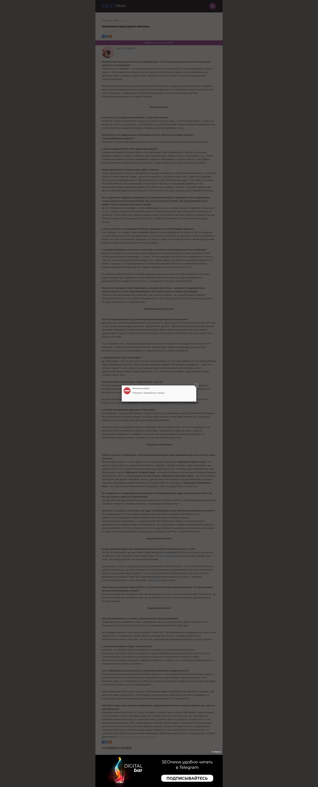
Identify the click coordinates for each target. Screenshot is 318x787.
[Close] (196, 385)
